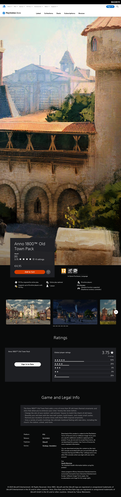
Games (21, 6)
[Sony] (115, 4)
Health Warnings (66, 463)
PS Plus (28, 6)
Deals (58, 13)
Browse (81, 13)
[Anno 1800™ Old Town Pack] (28, 312)
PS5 (15, 6)
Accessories (37, 6)
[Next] (116, 312)
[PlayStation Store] (12, 13)
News (46, 6)
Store (9, 6)
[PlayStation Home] (4, 6)
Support (53, 6)
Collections (48, 13)
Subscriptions (69, 13)
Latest (38, 13)
